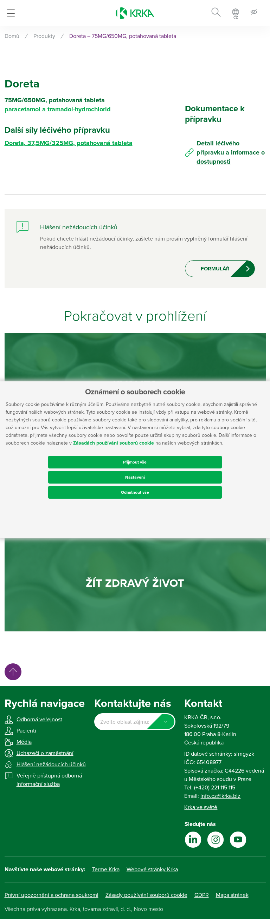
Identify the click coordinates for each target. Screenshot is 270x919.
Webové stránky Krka (152, 869)
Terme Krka (106, 869)
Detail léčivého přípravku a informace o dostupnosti (231, 152)
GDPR (201, 895)
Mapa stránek (232, 895)
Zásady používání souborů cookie (146, 895)
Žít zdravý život (135, 583)
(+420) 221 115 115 (214, 787)
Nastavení (135, 477)
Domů (12, 36)
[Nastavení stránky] (253, 13)
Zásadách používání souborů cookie (113, 443)
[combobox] (134, 721)
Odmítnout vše (135, 492)
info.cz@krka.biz (220, 796)
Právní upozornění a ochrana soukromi (51, 895)
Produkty (44, 36)
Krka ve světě (200, 807)
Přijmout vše (135, 462)
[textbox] (135, 722)
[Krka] (135, 13)
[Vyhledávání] (216, 13)
